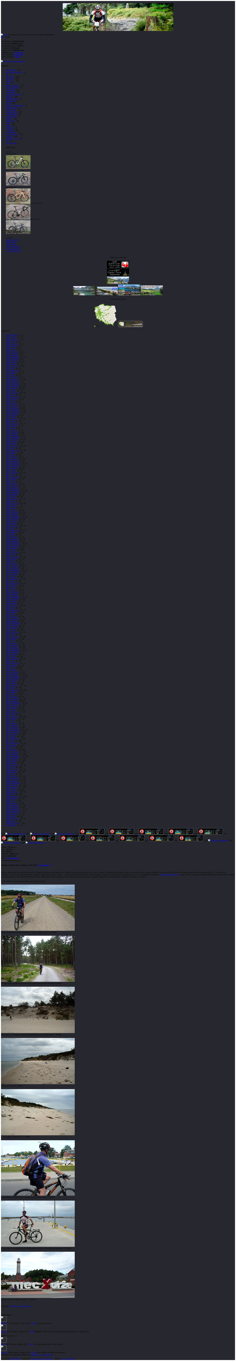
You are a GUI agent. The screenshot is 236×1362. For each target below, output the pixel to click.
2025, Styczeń (11, 377)
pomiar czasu (11, 110)
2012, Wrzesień (12, 705)
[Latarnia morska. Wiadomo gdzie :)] (38, 1297)
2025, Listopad (12, 355)
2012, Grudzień (12, 699)
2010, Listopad (12, 754)
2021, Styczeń (11, 484)
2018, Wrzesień (12, 546)
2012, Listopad (12, 701)
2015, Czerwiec (12, 632)
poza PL (9, 119)
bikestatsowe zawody (14, 72)
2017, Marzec (11, 586)
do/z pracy (10, 81)
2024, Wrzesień (12, 386)
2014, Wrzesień (12, 652)
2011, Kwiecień (12, 743)
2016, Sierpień (11, 601)
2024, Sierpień (11, 388)
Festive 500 (10, 90)
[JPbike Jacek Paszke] (15, 834)
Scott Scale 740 (12, 240)
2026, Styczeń (11, 351)
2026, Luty (10, 348)
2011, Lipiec (11, 736)
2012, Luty (10, 721)
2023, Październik (13, 410)
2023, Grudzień (12, 406)
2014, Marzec (11, 665)
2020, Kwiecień (12, 504)
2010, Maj (10, 767)
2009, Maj (10, 794)
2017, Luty (10, 588)
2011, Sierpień (11, 734)
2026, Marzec (11, 346)
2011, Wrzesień (12, 732)
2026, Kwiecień (12, 344)
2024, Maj (10, 395)
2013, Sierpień (11, 681)
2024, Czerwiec (12, 393)
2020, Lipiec (11, 497)
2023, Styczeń (11, 430)
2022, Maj (10, 448)
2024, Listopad (12, 382)
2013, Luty (10, 694)
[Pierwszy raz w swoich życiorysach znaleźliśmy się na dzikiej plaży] (38, 1032)
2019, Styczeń (11, 537)
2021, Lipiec (11, 470)
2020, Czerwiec (12, 499)
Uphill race (10, 128)
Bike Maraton (11, 70)
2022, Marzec (11, 453)
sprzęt (8, 123)
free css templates (67, 1359)
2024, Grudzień (12, 379)
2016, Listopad (12, 594)
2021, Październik (13, 464)
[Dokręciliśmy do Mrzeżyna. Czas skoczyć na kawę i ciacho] (38, 1195)
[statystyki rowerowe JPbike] (13, 61)
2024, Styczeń (11, 404)
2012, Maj (10, 714)
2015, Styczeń (11, 643)
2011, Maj (10, 741)
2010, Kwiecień (12, 770)
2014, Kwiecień (12, 663)
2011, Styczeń (11, 750)
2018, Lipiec (11, 550)
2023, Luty (10, 428)
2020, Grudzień (12, 486)
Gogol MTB (11, 92)
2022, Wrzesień (12, 439)
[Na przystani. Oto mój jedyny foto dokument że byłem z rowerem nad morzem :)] (38, 1246)
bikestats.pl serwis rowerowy (42, 1359)
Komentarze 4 (44, 865)
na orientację (11, 101)
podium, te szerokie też (15, 105)
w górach (9, 130)
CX (7, 74)
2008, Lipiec (11, 816)
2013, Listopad (12, 674)
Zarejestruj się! (47, 1355)
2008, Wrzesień (12, 812)
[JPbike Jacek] (11, 843)
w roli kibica (11, 132)
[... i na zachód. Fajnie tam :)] (38, 1135)
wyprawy (9, 136)
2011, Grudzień (12, 725)
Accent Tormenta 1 (13, 247)
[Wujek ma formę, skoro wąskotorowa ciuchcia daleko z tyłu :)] (38, 930)
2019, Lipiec (11, 524)
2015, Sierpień (11, 628)
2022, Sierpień (11, 441)
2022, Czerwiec (12, 446)
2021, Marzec (11, 479)
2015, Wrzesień (12, 626)
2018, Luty (10, 561)
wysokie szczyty (12, 139)
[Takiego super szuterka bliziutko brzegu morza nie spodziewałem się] (38, 981)
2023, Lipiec (11, 417)
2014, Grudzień (12, 645)
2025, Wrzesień (12, 359)
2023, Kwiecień (12, 424)
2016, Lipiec (11, 603)
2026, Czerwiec (12, 339)
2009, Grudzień (12, 779)
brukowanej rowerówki (169, 875)
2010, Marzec (11, 772)
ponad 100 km (11, 112)
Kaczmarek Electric (13, 94)
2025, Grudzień (12, 353)
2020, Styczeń (11, 510)
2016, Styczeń (11, 617)
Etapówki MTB (12, 88)
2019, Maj (10, 528)
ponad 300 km (11, 116)
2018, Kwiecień (12, 557)
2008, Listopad (12, 807)
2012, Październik (13, 703)
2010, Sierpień (11, 761)
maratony (9, 96)
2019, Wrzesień (12, 519)
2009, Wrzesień (12, 785)
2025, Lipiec (11, 364)
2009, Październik (13, 783)
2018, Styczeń (11, 563)
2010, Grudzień (12, 752)
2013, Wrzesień (12, 679)
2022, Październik (13, 437)
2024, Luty (10, 402)
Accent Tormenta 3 (13, 251)
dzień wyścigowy (13, 85)
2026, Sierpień (11, 335)
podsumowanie (12, 108)
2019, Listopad (12, 515)
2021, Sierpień (11, 468)
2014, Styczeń (11, 670)
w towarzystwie (12, 134)
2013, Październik (13, 677)
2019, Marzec (11, 532)
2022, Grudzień (12, 433)
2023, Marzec (11, 426)
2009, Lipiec (11, 790)
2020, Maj (10, 501)
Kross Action (11, 244)
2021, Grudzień (12, 459)
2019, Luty (10, 535)
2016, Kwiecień (12, 610)
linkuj (33, 1323)
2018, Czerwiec (12, 552)
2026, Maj (10, 342)
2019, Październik (13, 517)
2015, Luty (10, 641)
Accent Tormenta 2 (13, 249)
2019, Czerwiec (12, 526)
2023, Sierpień (11, 415)
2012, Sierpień (11, 708)
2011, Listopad (11, 728)
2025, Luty (10, 375)
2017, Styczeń (11, 590)
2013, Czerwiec (12, 685)
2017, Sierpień (11, 575)
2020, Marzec (11, 506)
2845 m (18, 57)
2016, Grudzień (12, 592)
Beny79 (4, 1323)
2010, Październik (13, 756)
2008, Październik (13, 810)
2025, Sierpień (11, 362)
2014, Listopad (12, 648)
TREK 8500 (11, 242)
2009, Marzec (11, 798)
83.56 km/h (18, 55)
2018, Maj (10, 555)
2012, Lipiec (11, 710)
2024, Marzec (11, 399)
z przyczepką (11, 143)
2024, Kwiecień (12, 397)
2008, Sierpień (11, 814)
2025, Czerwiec (12, 366)
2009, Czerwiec (12, 792)
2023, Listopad (12, 408)
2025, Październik (13, 357)
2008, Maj (10, 821)
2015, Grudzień (12, 619)
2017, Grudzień (12, 566)
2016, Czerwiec (12, 606)
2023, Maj (10, 421)
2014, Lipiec (11, 657)
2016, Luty (10, 614)
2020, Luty (10, 508)
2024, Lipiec (11, 390)
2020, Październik (13, 490)
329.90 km (18, 52)
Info (2, 37)
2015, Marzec (11, 639)
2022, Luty (10, 455)
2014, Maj (10, 661)
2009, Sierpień (11, 787)
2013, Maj (10, 688)
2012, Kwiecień (12, 716)
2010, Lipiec (11, 763)
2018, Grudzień (12, 539)
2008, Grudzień (12, 805)
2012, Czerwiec (12, 712)
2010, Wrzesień (12, 759)
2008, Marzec (11, 825)
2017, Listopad (12, 568)
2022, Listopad (12, 435)
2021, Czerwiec (12, 472)
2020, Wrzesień (12, 492)
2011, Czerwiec (12, 739)
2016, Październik (13, 597)
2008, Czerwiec (12, 818)
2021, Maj (10, 475)
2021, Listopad (12, 461)
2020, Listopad (12, 488)
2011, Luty (10, 747)
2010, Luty (10, 774)
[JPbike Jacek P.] (13, 840)
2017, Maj (10, 581)
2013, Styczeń (11, 696)
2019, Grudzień (12, 512)
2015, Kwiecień (12, 637)
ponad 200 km (11, 114)
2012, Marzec (11, 719)
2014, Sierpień (11, 654)
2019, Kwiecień (12, 530)
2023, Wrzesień (12, 413)
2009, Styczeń (11, 803)
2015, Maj (10, 634)
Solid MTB (10, 121)
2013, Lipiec (11, 683)
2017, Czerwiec (12, 579)
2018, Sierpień (11, 548)
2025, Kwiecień (12, 370)
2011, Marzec (11, 745)
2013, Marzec (11, 692)
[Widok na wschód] (38, 1083)
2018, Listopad (12, 541)
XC (7, 141)
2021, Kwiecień (12, 477)
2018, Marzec (11, 559)
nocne (8, 103)
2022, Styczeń (11, 457)
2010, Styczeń (11, 776)
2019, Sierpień (11, 521)
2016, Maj (10, 608)
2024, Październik (13, 384)
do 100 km (10, 77)
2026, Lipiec (11, 337)
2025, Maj (10, 368)
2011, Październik (13, 730)
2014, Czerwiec (12, 659)
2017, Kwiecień (12, 583)
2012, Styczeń (11, 723)
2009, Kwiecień (12, 796)
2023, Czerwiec (12, 419)
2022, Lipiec (11, 444)
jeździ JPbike (15, 1359)
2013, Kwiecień (12, 690)
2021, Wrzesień (12, 466)
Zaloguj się (35, 1355)
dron (7, 83)
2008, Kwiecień (12, 823)
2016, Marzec (11, 612)
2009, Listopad (12, 781)
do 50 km (9, 79)
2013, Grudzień (12, 672)
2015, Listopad (12, 621)
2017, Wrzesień (12, 572)
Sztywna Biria (13, 858)
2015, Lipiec (11, 630)
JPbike (3, 1331)
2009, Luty (10, 801)
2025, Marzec (11, 373)
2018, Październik (13, 543)
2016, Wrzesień (12, 599)
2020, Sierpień (11, 495)
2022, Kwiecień (12, 450)
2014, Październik (13, 650)
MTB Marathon (12, 99)
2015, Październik (13, 623)
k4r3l (3, 1344)
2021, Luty (10, 481)
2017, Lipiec (11, 577)
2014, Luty (10, 668)
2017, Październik (13, 570)
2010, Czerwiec (12, 765)
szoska (8, 125)
